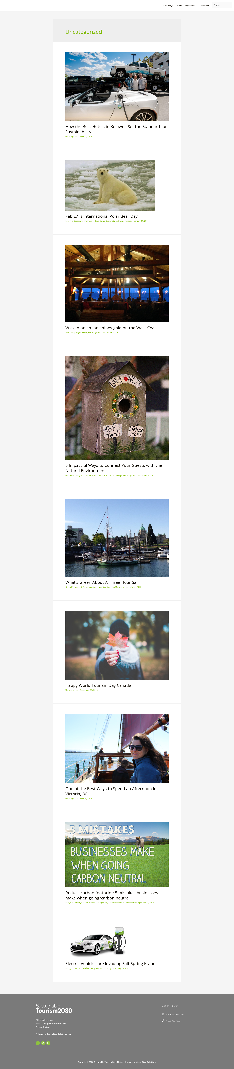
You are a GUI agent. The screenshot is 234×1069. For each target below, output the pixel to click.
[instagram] (48, 1043)
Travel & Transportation (92, 968)
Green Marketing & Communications (81, 475)
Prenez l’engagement (186, 5)
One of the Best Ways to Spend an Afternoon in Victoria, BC (111, 791)
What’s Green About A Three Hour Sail (101, 582)
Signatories (204, 5)
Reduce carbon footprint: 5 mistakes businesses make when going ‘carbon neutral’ (111, 895)
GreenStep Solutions (146, 1062)
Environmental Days (90, 221)
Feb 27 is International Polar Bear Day (101, 216)
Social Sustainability (108, 221)
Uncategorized (71, 136)
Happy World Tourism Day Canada (98, 685)
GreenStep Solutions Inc (58, 1034)
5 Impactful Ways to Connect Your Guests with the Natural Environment (113, 467)
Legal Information (53, 1023)
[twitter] (43, 1043)
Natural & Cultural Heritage (110, 475)
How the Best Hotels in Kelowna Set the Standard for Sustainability (116, 129)
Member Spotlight (73, 332)
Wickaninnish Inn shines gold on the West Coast (111, 327)
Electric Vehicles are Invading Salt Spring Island (110, 963)
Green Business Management (94, 902)
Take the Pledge (166, 5)
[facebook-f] (38, 1043)
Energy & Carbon (72, 221)
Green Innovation (116, 902)
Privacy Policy (42, 1027)
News (84, 332)
